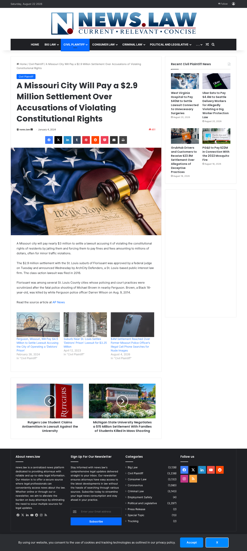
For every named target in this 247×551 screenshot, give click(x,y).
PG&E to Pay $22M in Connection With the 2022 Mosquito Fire (215, 154)
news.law (24, 129)
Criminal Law (132, 44)
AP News (58, 302)
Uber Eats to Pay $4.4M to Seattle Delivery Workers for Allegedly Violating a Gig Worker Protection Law (215, 105)
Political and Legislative (169, 44)
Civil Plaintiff (74, 44)
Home (35, 44)
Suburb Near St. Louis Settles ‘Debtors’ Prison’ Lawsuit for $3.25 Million (85, 342)
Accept (192, 542)
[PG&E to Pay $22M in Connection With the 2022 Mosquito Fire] (216, 136)
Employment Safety (140, 497)
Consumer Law (103, 44)
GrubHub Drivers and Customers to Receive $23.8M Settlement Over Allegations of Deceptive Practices (184, 160)
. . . (198, 44)
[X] (22, 515)
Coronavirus (135, 485)
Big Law (50, 44)
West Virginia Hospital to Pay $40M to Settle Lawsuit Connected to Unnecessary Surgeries (185, 103)
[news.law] (123, 23)
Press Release (136, 509)
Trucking (133, 521)
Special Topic (136, 515)
